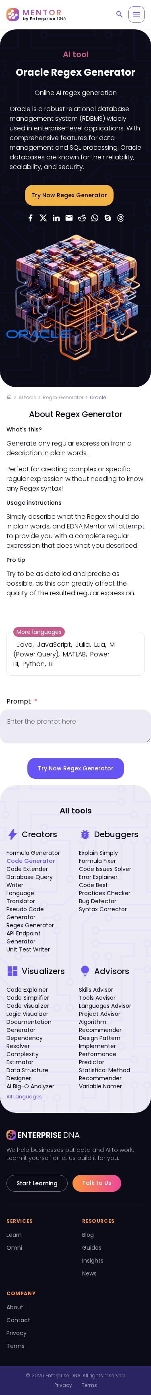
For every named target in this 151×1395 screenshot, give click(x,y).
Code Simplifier (27, 998)
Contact (18, 1320)
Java (25, 644)
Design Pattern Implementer (99, 1042)
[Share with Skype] (108, 217)
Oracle (98, 397)
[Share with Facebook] (30, 217)
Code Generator (30, 861)
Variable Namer (100, 1086)
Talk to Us (97, 1183)
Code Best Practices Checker (104, 889)
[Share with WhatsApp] (95, 217)
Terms (15, 1346)
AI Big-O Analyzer (30, 1086)
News (89, 1273)
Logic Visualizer (27, 1014)
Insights (92, 1261)
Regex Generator (63, 397)
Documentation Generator (29, 1026)
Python (34, 664)
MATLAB (74, 654)
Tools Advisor (97, 998)
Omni (14, 1248)
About (14, 1307)
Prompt (21, 701)
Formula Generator (33, 853)
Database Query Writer (29, 881)
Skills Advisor (96, 990)
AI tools (27, 397)
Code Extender (27, 869)
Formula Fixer (97, 861)
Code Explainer (27, 990)
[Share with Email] (69, 217)
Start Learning (37, 1183)
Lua (99, 644)
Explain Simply (98, 853)
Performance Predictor (97, 1058)
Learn (14, 1235)
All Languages (24, 1097)
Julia (82, 644)
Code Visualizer (27, 1006)
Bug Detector (97, 901)
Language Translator (20, 897)
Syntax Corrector (103, 909)
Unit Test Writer (28, 949)
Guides (91, 1248)
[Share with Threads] (120, 217)
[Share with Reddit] (82, 217)
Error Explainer (98, 877)
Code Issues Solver (105, 869)
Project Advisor (99, 1014)
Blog (88, 1235)
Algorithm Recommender (100, 1026)
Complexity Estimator (22, 1058)
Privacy (16, 1333)
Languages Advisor (105, 1006)
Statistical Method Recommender (104, 1074)
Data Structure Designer (27, 1074)
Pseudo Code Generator (25, 913)
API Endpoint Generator (23, 937)
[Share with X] (43, 217)
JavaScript (54, 644)
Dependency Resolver (24, 1042)
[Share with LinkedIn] (56, 217)
